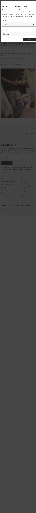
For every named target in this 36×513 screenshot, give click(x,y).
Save (29, 39)
